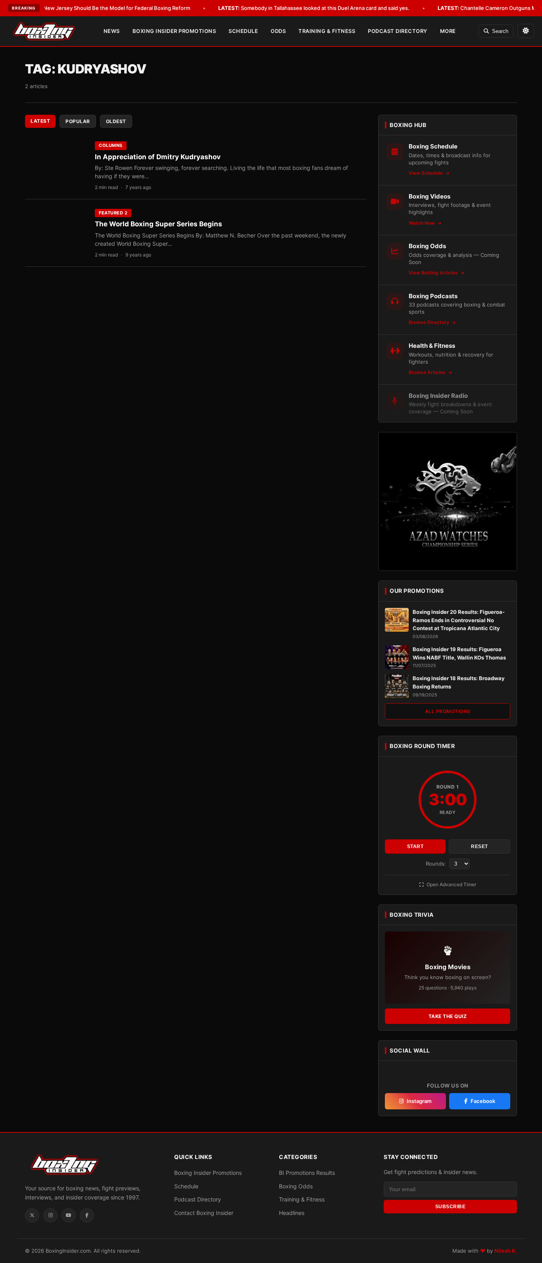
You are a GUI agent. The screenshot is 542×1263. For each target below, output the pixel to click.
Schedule (243, 31)
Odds (278, 31)
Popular (77, 121)
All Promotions (448, 711)
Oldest (116, 121)
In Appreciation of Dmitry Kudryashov (158, 157)
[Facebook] (87, 1215)
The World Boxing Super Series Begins (158, 224)
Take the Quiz (448, 1016)
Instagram (419, 1101)
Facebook (483, 1101)
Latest (40, 121)
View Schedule (426, 173)
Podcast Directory (397, 31)
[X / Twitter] (32, 1215)
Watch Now (422, 223)
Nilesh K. (505, 1251)
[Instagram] (50, 1215)
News (112, 31)
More (448, 31)
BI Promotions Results (307, 1172)
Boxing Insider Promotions (174, 31)
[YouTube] (69, 1215)
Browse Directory (429, 322)
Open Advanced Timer (450, 884)
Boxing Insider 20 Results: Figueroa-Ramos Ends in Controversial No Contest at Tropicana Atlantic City (459, 620)
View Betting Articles (434, 273)
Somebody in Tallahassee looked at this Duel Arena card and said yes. (313, 8)
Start (415, 846)
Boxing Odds (296, 1186)
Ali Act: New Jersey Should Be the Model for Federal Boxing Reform (96, 8)
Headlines (291, 1212)
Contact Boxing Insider (203, 1212)
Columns (111, 145)
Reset (479, 846)
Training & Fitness (326, 31)
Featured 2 (113, 213)
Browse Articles (428, 372)
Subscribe (450, 1206)
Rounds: (437, 863)
